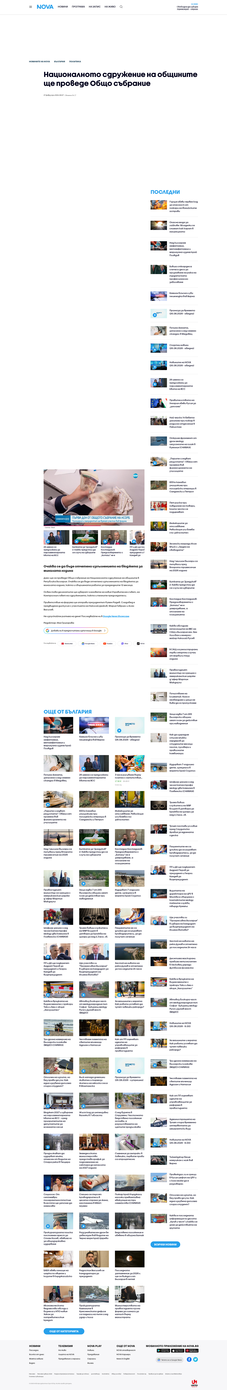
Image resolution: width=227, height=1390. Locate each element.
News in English (123, 1359)
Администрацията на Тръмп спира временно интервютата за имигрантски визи (182, 1124)
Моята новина (36, 1359)
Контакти (105, 1374)
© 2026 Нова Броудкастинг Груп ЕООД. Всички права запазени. (50, 1383)
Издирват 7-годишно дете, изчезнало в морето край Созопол (128, 892)
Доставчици (95, 1374)
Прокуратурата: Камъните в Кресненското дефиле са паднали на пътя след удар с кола (93, 1311)
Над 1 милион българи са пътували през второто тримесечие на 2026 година (58, 853)
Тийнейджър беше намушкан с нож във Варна (181, 1160)
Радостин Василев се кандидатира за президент (91, 1273)
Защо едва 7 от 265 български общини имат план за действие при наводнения (93, 894)
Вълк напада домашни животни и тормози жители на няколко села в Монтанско (93, 1081)
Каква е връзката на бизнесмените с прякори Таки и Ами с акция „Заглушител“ (58, 1005)
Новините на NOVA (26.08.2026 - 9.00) (180, 1024)
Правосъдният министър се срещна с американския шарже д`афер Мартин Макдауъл (57, 895)
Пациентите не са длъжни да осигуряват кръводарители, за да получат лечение (128, 932)
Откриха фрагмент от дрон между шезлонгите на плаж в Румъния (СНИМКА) (183, 443)
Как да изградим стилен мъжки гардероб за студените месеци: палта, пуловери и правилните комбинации (181, 744)
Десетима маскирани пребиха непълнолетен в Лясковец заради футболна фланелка (183, 963)
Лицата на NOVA (66, 1354)
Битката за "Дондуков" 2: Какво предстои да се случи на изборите (93, 852)
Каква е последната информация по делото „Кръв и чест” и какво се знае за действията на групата (183, 1221)
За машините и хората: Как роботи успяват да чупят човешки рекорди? (129, 1004)
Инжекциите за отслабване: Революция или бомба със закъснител (129, 815)
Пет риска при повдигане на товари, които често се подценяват (182, 507)
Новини (63, 6)
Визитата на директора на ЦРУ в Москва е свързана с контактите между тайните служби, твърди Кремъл (181, 898)
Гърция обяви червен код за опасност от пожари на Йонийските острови (183, 206)
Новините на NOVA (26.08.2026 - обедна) (181, 364)
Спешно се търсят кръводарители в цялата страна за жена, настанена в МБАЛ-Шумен (94, 1200)
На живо (110, 6)
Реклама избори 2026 (44, 1374)
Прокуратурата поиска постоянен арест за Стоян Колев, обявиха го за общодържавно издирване (58, 1238)
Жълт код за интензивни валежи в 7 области (93, 1113)
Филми (90, 1363)
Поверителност (129, 1374)
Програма (78, 6)
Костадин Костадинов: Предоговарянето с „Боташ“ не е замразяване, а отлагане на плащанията (129, 856)
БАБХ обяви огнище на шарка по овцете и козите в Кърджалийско (58, 1273)
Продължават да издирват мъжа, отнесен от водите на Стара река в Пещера (57, 1157)
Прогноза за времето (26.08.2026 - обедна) (128, 738)
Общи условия (116, 1374)
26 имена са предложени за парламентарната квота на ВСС (93, 777)
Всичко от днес (36, 1354)
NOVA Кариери (123, 1354)
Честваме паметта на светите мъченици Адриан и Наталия (93, 1042)
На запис (95, 6)
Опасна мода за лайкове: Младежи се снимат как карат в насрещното (182, 227)
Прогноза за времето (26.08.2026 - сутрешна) (129, 1078)
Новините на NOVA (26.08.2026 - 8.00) (180, 1141)
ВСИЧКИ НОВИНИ (165, 1244)
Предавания (93, 1354)
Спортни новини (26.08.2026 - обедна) (181, 346)
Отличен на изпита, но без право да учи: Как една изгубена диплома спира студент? (57, 1081)
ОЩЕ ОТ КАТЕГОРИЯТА (64, 1331)
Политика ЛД (141, 1374)
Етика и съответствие (173, 1374)
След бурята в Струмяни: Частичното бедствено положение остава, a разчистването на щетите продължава (129, 1119)
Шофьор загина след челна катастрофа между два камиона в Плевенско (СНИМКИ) (56, 932)
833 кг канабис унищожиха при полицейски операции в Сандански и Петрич (92, 815)
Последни (33, 1350)
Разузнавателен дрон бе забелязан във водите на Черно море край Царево (94, 1235)
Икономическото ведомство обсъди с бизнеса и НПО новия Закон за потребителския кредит (56, 1312)
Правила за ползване (155, 1374)
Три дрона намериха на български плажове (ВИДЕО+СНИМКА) (57, 1042)
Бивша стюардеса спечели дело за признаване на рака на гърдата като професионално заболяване (182, 274)
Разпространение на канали (64, 1374)
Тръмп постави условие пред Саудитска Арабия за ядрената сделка (183, 830)
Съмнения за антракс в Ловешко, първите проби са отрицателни (129, 1156)
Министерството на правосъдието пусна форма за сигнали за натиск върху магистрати (127, 1311)
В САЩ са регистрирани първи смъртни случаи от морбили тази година (183, 654)
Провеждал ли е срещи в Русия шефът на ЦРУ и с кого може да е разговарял (182, 1179)
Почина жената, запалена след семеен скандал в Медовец (57, 777)
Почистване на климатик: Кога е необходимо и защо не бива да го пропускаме (182, 698)
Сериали (91, 1359)
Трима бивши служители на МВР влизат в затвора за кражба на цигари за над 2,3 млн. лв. (93, 932)
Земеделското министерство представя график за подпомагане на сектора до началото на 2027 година (92, 1160)
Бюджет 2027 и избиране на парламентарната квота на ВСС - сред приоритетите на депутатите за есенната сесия (58, 1119)
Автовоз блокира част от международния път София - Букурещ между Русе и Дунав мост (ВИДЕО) (93, 1007)
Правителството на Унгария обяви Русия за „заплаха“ (182, 403)
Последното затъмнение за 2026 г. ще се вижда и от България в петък (128, 1274)
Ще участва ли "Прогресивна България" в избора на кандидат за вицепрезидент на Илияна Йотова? (94, 969)
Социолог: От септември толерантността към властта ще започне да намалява (58, 1200)
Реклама (32, 1374)
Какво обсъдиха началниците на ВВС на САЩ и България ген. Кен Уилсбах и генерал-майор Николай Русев (183, 631)
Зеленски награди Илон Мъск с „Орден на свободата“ (183, 546)
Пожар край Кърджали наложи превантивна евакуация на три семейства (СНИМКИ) (128, 1198)
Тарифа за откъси (82, 1374)
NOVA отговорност (126, 1350)
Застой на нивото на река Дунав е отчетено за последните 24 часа (129, 966)
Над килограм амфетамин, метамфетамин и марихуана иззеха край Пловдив (57, 742)
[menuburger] (30, 6)
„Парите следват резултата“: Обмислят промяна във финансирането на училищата (58, 817)
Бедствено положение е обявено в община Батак (129, 1233)
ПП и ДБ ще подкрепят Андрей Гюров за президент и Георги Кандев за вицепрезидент (56, 969)
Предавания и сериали (69, 1359)
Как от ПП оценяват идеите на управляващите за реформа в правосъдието (126, 1045)
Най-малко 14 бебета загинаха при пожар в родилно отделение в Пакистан (182, 422)
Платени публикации (36, 1376)
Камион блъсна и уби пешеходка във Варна (91, 738)
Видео (32, 1363)
